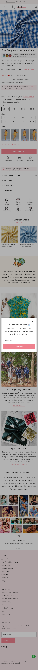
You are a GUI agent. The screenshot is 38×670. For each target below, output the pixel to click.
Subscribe (19, 346)
